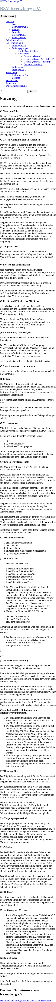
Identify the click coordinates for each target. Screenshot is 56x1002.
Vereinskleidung (19, 37)
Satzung (16, 29)
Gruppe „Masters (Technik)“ (37, 61)
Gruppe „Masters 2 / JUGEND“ (39, 59)
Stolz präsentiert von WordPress (36, 1000)
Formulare (17, 32)
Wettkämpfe (11, 72)
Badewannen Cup (20, 75)
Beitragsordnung (20, 27)
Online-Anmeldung (33, 64)
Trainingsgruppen (20, 48)
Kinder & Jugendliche (28, 51)
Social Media (12, 80)
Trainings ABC (19, 69)
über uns (10, 21)
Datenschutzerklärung (16, 86)
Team (14, 24)
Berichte (16, 78)
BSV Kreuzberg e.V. (20, 8)
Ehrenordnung (19, 35)
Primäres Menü (7, 16)
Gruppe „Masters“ (32, 56)
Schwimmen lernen (15, 40)
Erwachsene (23, 53)
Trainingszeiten (19, 45)
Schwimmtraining (14, 43)
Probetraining (18, 67)
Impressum (11, 83)
